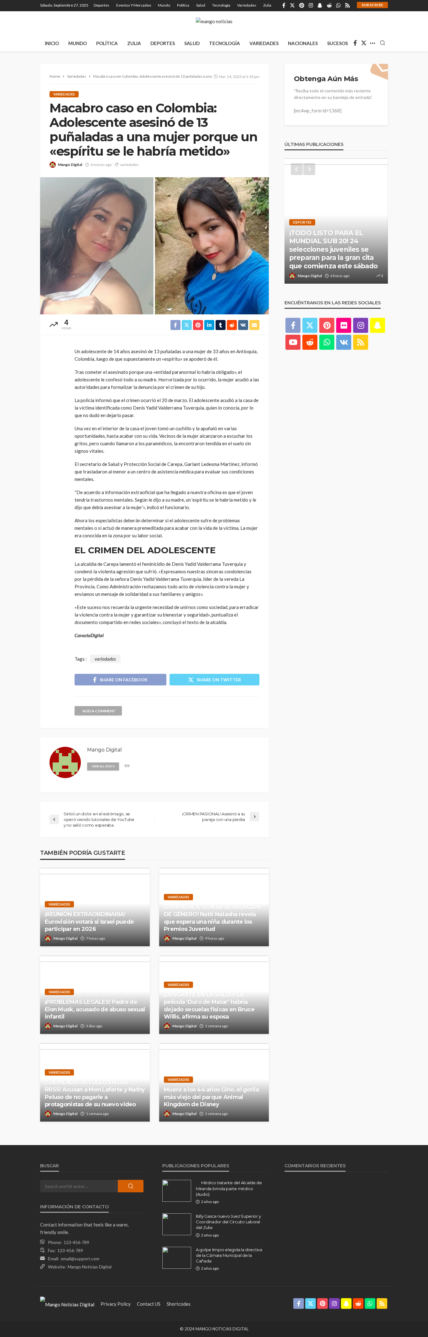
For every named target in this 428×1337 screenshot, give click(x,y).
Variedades (246, 5)
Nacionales (303, 43)
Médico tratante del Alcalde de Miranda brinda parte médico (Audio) (229, 1188)
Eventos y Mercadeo (133, 5)
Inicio (52, 43)
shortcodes (179, 1304)
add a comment (99, 711)
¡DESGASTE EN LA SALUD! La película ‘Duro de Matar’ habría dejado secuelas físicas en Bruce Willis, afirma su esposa (209, 1005)
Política (183, 5)
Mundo (164, 5)
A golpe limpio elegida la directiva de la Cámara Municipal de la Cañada (229, 1255)
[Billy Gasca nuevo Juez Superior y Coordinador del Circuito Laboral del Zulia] (176, 1224)
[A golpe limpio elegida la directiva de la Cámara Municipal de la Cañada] (176, 1258)
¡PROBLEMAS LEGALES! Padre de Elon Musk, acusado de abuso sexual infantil (95, 1009)
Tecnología (221, 5)
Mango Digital (70, 164)
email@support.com (80, 1258)
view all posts (103, 766)
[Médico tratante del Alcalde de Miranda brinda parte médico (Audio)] (176, 1191)
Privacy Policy (116, 1304)
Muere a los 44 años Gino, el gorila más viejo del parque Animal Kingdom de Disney (211, 1097)
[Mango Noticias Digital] (67, 1304)
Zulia (267, 5)
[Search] (382, 43)
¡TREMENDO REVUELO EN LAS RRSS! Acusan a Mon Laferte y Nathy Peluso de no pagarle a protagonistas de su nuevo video (95, 1093)
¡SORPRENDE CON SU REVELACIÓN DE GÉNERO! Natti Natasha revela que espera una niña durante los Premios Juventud (212, 918)
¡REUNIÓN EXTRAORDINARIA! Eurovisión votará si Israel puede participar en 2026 (89, 921)
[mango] (214, 23)
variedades (129, 164)
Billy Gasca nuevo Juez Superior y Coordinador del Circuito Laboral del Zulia (228, 1222)
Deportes (101, 5)
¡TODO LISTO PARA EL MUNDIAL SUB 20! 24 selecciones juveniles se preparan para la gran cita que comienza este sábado (333, 249)
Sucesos (337, 43)
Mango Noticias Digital (90, 1266)
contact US (148, 1304)
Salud (200, 5)
